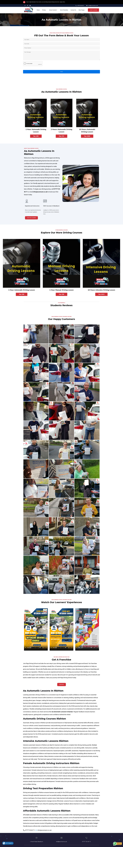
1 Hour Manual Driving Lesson (61, 290)
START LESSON (93, 10)
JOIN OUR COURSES (31, 217)
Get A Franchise (64, 10)
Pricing (44, 10)
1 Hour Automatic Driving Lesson (21, 290)
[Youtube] (30, 6)
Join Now (61, 761)
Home (38, 10)
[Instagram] (28, 6)
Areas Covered (53, 10)
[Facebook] (25, 6)
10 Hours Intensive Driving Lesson (101, 290)
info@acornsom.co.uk (40, 192)
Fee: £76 (61, 136)
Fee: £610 (101, 294)
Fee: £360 (87, 136)
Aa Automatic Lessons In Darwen (62, 789)
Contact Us (73, 10)
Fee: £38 (35, 136)
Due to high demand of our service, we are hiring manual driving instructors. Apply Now (45, 2)
